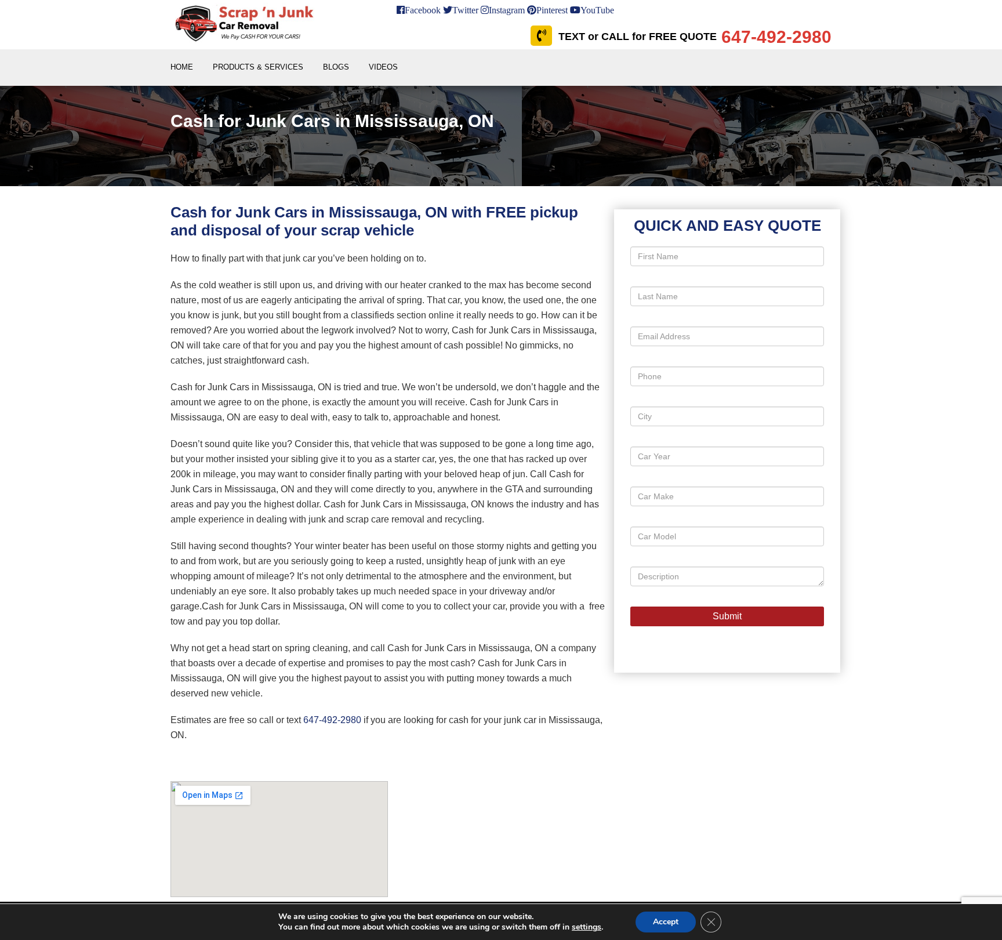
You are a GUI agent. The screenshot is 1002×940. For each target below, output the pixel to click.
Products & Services (258, 67)
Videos (383, 67)
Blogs (336, 67)
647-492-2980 (332, 720)
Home (181, 67)
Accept (665, 921)
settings (586, 927)
